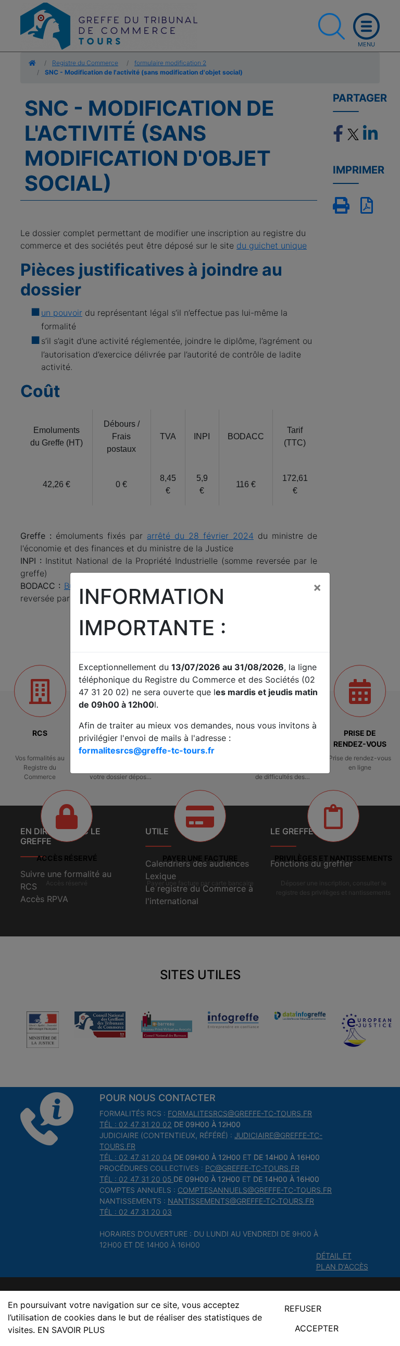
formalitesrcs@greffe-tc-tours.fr (147, 750)
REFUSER (302, 1308)
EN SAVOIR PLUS (71, 1330)
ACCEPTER (317, 1328)
